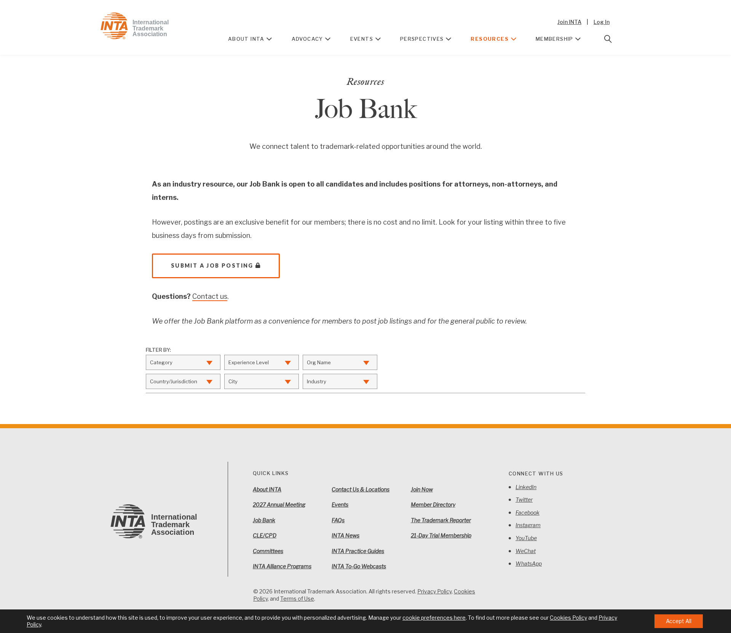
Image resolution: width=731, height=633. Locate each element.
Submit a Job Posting (212, 265)
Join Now (422, 489)
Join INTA (569, 22)
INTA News (345, 535)
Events (361, 39)
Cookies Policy (568, 617)
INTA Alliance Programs (282, 566)
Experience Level (248, 362)
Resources (490, 39)
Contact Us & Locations (360, 489)
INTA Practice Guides (358, 551)
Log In (602, 22)
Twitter (524, 499)
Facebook (527, 512)
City (233, 381)
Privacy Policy (434, 591)
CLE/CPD (264, 535)
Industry (316, 381)
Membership (554, 39)
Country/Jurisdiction (173, 381)
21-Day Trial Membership (441, 535)
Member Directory (433, 504)
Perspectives (422, 39)
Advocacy (307, 39)
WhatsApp (529, 563)
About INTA (246, 39)
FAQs (338, 520)
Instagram (528, 525)
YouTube (526, 538)
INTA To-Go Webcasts (359, 566)
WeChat (526, 551)
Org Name (319, 362)
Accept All (678, 621)
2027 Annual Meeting (279, 504)
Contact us (209, 296)
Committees (268, 551)
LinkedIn (526, 487)
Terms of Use (297, 598)
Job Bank (264, 520)
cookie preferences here (434, 617)
